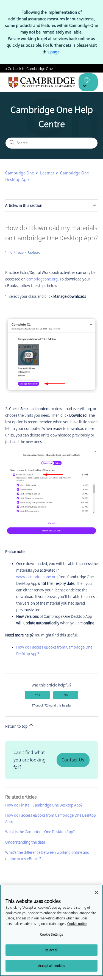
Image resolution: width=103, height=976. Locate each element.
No (66, 695)
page (55, 51)
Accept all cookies (51, 966)
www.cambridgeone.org (37, 576)
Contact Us (73, 760)
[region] (51, 930)
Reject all (51, 950)
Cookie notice (77, 924)
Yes (37, 695)
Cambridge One (19, 173)
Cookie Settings (51, 934)
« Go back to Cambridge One (29, 68)
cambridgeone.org (42, 279)
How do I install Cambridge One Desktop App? (43, 805)
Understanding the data (25, 842)
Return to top (16, 726)
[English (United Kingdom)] (88, 82)
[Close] (96, 892)
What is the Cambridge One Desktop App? (40, 831)
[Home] (42, 82)
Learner (47, 173)
